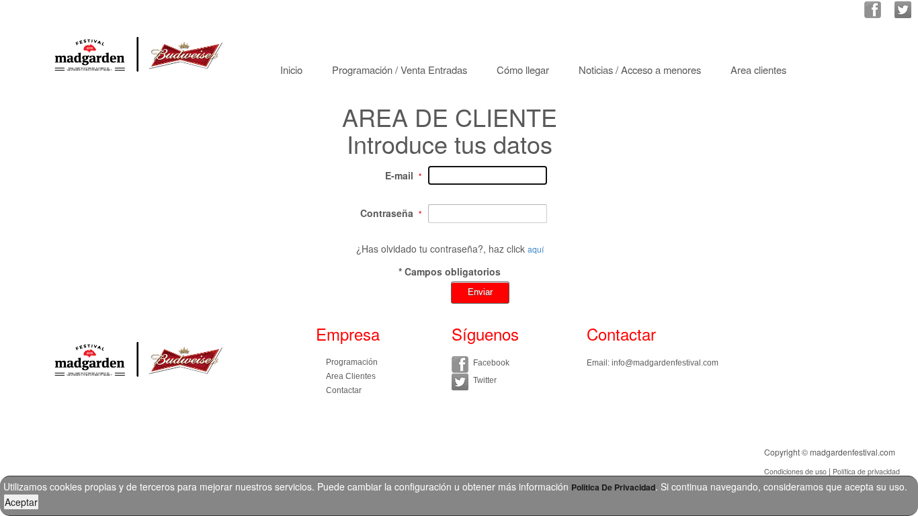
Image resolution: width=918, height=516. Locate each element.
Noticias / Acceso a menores (640, 69)
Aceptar (21, 502)
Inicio (291, 69)
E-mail (399, 175)
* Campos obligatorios (450, 271)
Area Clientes (351, 376)
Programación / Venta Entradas (399, 69)
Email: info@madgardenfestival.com (652, 363)
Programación (352, 362)
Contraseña (386, 213)
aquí (536, 249)
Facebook (491, 363)
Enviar (480, 292)
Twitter (485, 380)
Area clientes (758, 69)
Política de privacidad (866, 471)
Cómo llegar (523, 69)
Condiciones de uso (795, 471)
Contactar (344, 390)
